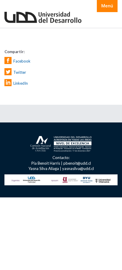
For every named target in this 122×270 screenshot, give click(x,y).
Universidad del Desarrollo (42, 17)
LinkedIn (20, 83)
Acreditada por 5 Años (61, 144)
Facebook (21, 61)
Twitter (19, 72)
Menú (107, 6)
